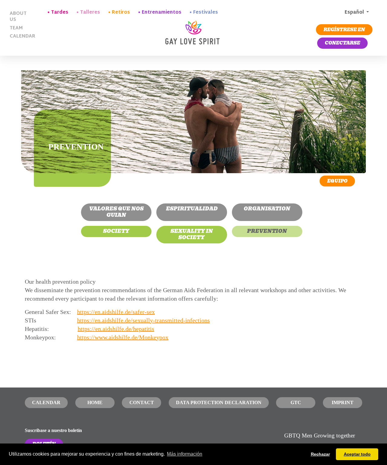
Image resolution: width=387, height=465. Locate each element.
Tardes (59, 12)
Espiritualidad (192, 209)
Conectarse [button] (342, 43)
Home (94, 402)
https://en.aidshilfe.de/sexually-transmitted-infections (143, 320)
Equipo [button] (337, 181)
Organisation (267, 209)
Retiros (121, 12)
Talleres (90, 12)
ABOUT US (18, 17)
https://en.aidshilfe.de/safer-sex (116, 311)
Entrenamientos (161, 12)
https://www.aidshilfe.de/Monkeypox (122, 337)
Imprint (342, 402)
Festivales (205, 12)
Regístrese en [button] (344, 29)
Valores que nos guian (116, 212)
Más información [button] (184, 454)
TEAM (16, 28)
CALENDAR (20, 36)
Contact (141, 402)
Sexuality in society (192, 234)
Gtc (296, 402)
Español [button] (354, 12)
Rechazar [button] (320, 454)
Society (116, 231)
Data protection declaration (219, 402)
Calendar (46, 402)
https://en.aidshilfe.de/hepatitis (116, 328)
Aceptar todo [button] (357, 454)
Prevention (267, 231)
